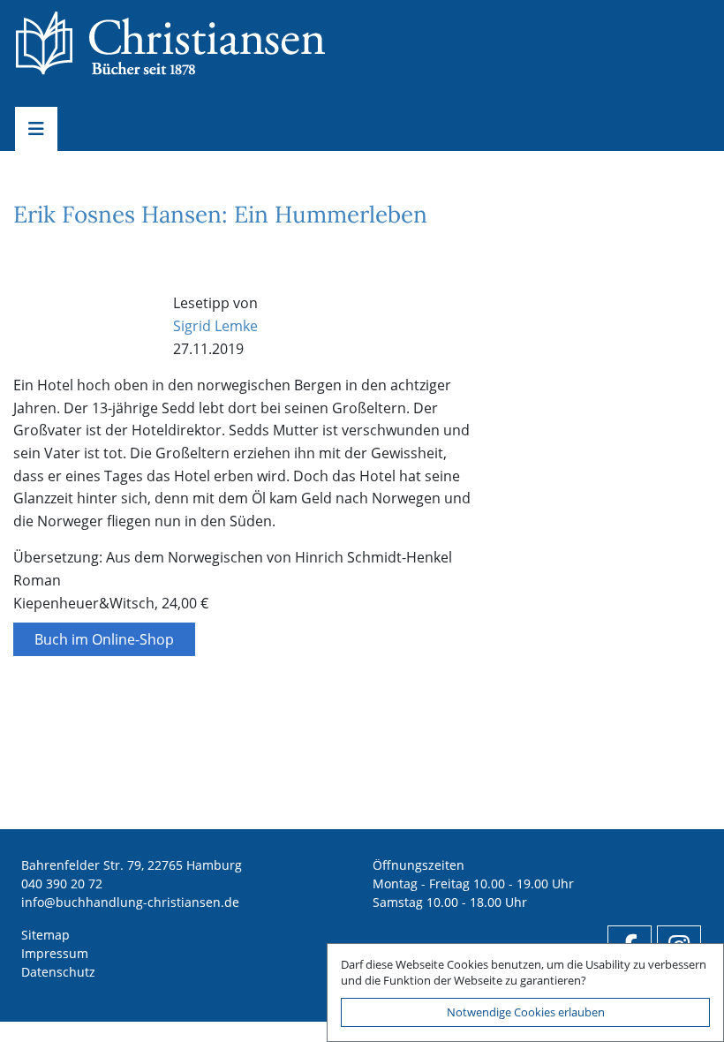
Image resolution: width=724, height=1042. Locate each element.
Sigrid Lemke (215, 326)
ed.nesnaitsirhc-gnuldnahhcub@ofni (130, 902)
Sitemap (45, 934)
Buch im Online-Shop (104, 639)
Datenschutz (58, 971)
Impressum (54, 953)
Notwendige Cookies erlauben (526, 1012)
